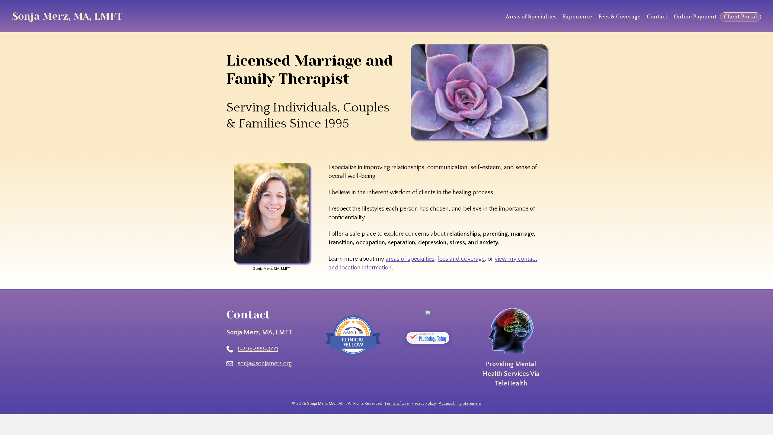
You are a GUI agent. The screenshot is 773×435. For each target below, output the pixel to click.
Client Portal (740, 17)
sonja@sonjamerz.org (265, 363)
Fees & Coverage (619, 17)
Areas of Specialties (530, 17)
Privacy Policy (424, 403)
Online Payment (695, 17)
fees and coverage (461, 259)
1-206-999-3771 (258, 349)
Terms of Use (396, 403)
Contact (657, 17)
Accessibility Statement (460, 403)
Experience (577, 17)
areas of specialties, (411, 259)
